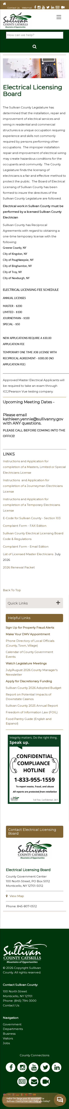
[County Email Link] (34, 1083)
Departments (13, 1029)
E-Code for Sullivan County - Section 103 (32, 518)
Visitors (8, 1038)
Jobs (6, 1043)
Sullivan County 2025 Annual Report (32, 705)
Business (9, 1033)
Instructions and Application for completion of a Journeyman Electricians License (33, 485)
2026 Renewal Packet (19, 567)
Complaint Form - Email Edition (25, 546)
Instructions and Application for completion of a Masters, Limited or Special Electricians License (34, 466)
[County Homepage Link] (5, 4)
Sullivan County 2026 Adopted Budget (33, 688)
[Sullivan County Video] (63, 7)
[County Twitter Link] (48, 7)
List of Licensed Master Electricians (28, 554)
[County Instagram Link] (40, 7)
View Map (17, 896)
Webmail (27, 7)
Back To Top (12, 590)
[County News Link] (58, 7)
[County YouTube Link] (44, 7)
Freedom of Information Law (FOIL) (32, 712)
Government (12, 1024)
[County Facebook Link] (36, 7)
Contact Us (13, 7)
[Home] (17, 20)
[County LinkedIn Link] (57, 1068)
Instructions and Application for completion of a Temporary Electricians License (31, 504)
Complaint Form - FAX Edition (24, 525)
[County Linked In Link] (53, 7)
